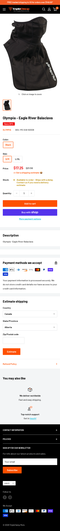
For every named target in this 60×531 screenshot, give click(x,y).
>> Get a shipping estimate (27, 172)
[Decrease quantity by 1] (17, 193)
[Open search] (43, 9)
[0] (55, 9)
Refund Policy (10, 364)
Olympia (7, 130)
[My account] (49, 9)
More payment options (30, 218)
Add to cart (30, 203)
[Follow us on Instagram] (10, 497)
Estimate (11, 351)
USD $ (6, 483)
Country (7, 307)
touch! (33, 418)
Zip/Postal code (11, 334)
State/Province (10, 321)
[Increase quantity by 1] (31, 193)
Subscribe (12, 470)
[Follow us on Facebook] (5, 497)
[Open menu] (4, 9)
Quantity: (7, 193)
